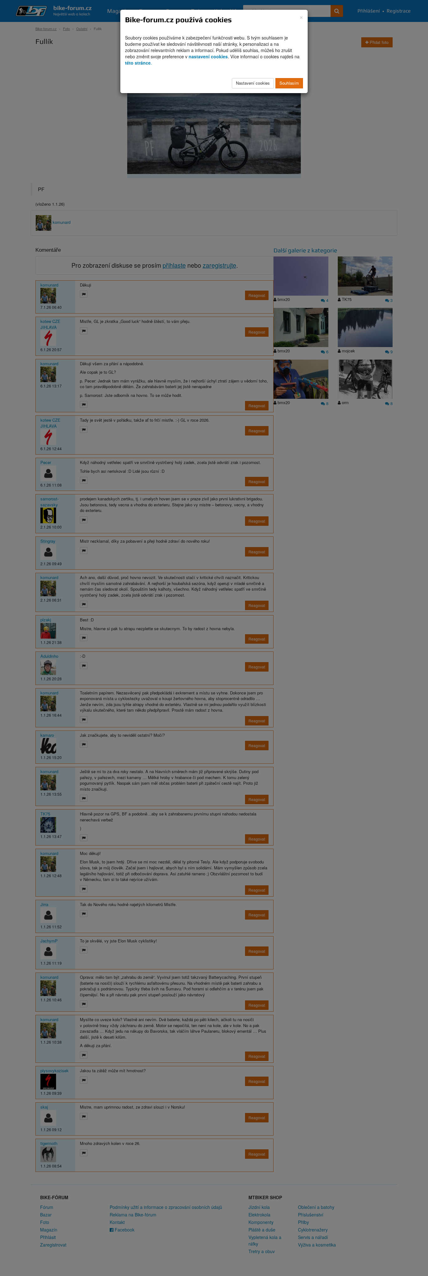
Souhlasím (289, 83)
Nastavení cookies (253, 83)
